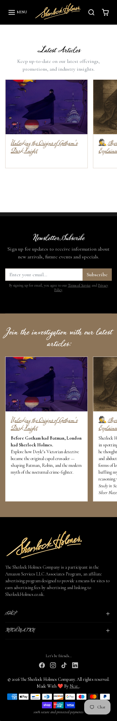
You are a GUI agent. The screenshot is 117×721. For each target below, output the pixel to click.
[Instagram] (52, 664)
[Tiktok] (64, 664)
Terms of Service (79, 285)
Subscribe (97, 274)
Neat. (74, 686)
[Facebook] (41, 664)
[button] (17, 12)
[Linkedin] (75, 664)
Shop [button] (10, 613)
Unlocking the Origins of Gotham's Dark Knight (44, 147)
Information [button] (19, 630)
